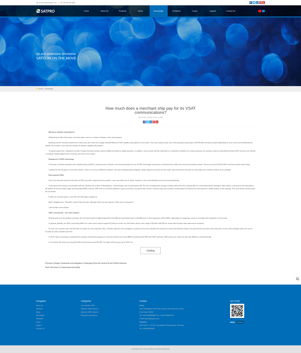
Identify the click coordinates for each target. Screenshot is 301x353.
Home (41, 89)
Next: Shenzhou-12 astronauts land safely (62, 267)
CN (260, 11)
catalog (150, 250)
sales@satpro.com (50, 3)
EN (263, 11)
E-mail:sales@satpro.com (149, 319)
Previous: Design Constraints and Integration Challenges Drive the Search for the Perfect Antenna (86, 263)
